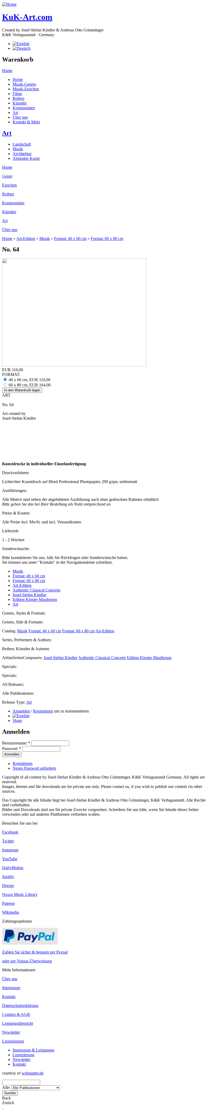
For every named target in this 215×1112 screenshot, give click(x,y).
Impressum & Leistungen (33, 1050)
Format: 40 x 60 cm (70, 238)
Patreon (8, 903)
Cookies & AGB (16, 1014)
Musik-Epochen (26, 89)
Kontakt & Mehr (26, 122)
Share (17, 720)
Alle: (6, 1087)
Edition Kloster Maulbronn (35, 599)
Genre (7, 176)
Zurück (8, 1102)
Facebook (10, 832)
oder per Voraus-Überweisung (27, 961)
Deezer (8, 885)
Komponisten (24, 108)
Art (15, 112)
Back (6, 1098)
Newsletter (11, 1032)
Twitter (8, 841)
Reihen (18, 98)
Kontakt (8, 996)
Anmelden (21, 711)
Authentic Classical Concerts (36, 590)
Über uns (20, 117)
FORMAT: (11, 374)
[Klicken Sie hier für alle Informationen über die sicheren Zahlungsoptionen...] (30, 943)
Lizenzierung (13, 1041)
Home (7, 70)
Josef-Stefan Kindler (29, 595)
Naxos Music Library (19, 894)
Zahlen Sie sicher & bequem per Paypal (35, 952)
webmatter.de (33, 1073)
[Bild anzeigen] (74, 365)
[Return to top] (2, 1107)
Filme (17, 93)
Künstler (20, 103)
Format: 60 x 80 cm (107, 238)
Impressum (11, 987)
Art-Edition (25, 238)
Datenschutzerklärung (20, 1005)
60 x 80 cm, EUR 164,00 (29, 385)
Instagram (10, 850)
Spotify (8, 876)
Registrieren (43, 711)
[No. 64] (21, 716)
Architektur (22, 153)
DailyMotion (12, 868)
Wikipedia (10, 912)
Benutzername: (16, 743)
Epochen (9, 185)
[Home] (9, 4)
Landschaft (22, 144)
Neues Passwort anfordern (34, 768)
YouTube (9, 859)
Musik (18, 149)
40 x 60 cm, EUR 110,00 (29, 379)
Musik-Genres (24, 84)
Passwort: (11, 748)
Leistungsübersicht (17, 1023)
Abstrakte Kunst (26, 158)
